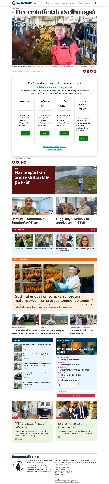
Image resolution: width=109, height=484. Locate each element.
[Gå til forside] (25, 3)
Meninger (46, 3)
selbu (20, 158)
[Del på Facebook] (84, 71)
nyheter (15, 158)
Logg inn (88, 3)
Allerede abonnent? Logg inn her (54, 87)
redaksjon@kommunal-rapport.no (66, 480)
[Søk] (92, 3)
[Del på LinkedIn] (91, 71)
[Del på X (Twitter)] (87, 71)
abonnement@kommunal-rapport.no (67, 482)
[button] (92, 230)
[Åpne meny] (95, 3)
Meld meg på (76, 395)
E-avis (72, 3)
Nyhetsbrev (56, 3)
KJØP (26, 133)
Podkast (64, 3)
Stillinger (79, 3)
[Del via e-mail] (95, 71)
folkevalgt (27, 158)
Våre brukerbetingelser (54, 150)
